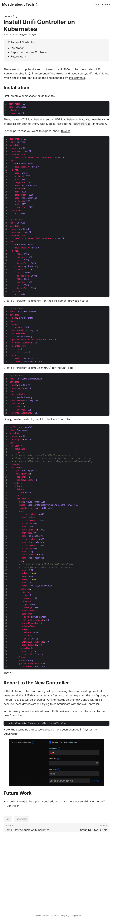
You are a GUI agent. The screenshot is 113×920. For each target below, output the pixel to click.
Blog (15, 16)
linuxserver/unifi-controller (48, 73)
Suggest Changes (27, 34)
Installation (18, 47)
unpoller (11, 801)
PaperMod (76, 915)
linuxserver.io (77, 77)
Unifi (8, 819)
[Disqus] (56, 871)
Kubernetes (21, 819)
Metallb (50, 123)
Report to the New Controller (29, 52)
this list (65, 131)
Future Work (18, 56)
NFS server (59, 300)
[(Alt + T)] (37, 4)
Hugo (68, 915)
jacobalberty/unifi (81, 73)
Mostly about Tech (18, 4)
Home (7, 16)
